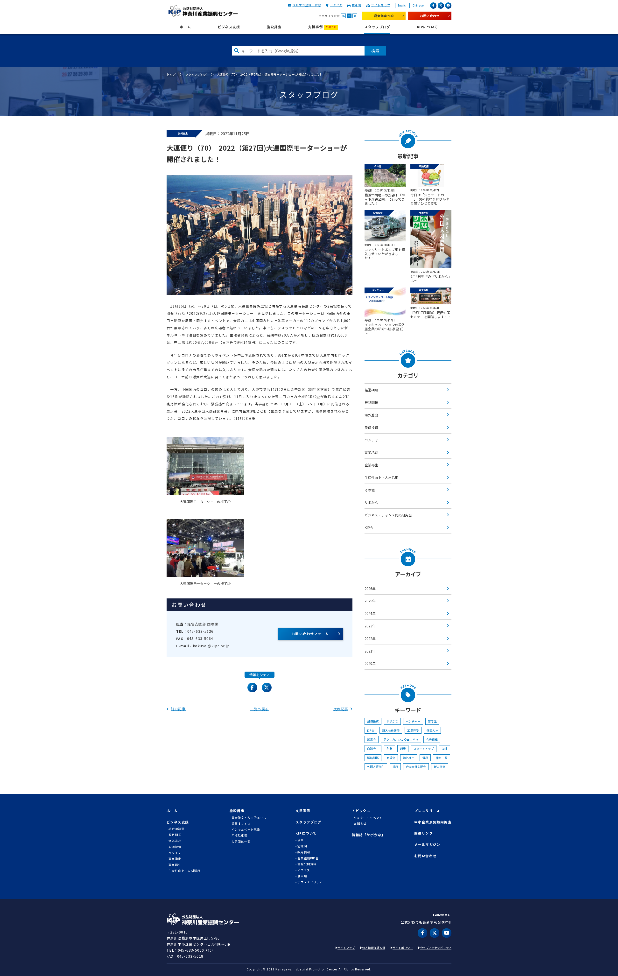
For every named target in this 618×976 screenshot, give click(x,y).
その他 (370, 490)
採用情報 (303, 852)
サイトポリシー (403, 948)
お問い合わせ (430, 16)
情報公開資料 (306, 864)
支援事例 (322, 27)
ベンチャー (373, 439)
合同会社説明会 (416, 767)
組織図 (302, 846)
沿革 (300, 840)
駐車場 (356, 5)
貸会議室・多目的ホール (249, 818)
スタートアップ (424, 748)
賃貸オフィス (241, 823)
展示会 (371, 739)
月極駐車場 (239, 835)
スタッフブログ (377, 27)
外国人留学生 (376, 767)
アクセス (336, 5)
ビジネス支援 (229, 27)
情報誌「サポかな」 (368, 835)
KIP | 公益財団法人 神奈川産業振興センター (203, 11)
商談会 (373, 748)
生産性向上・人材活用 (381, 477)
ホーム (185, 27)
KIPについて (427, 27)
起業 (403, 748)
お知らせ (360, 823)
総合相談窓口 (178, 829)
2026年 (370, 588)
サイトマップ (380, 5)
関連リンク (423, 833)
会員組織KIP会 (308, 858)
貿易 (425, 758)
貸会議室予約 (384, 16)
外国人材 (432, 730)
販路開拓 (371, 402)
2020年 (370, 663)
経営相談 (371, 389)
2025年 (370, 600)
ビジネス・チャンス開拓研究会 (388, 515)
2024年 (370, 613)
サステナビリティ (310, 882)
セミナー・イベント (368, 818)
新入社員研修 (391, 730)
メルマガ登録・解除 (307, 5)
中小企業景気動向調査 (432, 822)
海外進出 (371, 415)
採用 (395, 767)
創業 (389, 748)
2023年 (370, 626)
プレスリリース (427, 811)
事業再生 (175, 865)
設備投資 (371, 427)
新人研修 (439, 767)
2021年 (370, 651)
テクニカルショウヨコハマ (401, 739)
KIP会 (369, 527)
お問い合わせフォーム (310, 633)
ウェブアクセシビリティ (435, 948)
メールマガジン (427, 845)
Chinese (418, 5)
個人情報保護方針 (373, 948)
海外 (444, 748)
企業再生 (371, 465)
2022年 (370, 638)
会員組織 (432, 739)
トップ (171, 74)
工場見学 (413, 730)
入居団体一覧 (241, 841)
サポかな (371, 502)
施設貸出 (274, 27)
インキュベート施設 (246, 829)
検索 (375, 51)
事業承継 (371, 452)
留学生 (432, 721)
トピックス (361, 811)
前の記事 (178, 708)
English (402, 5)
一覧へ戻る (259, 708)
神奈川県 (441, 758)
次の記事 (340, 708)
